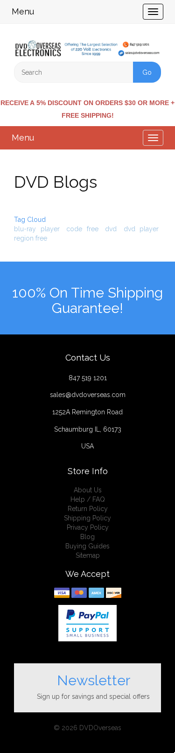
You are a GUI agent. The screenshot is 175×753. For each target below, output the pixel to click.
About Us (88, 490)
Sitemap (88, 555)
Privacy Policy (88, 527)
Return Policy (88, 508)
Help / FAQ (87, 499)
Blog (87, 536)
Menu (23, 11)
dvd (111, 229)
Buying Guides (87, 546)
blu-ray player (37, 229)
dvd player (141, 229)
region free (30, 238)
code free (82, 229)
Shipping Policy (87, 518)
